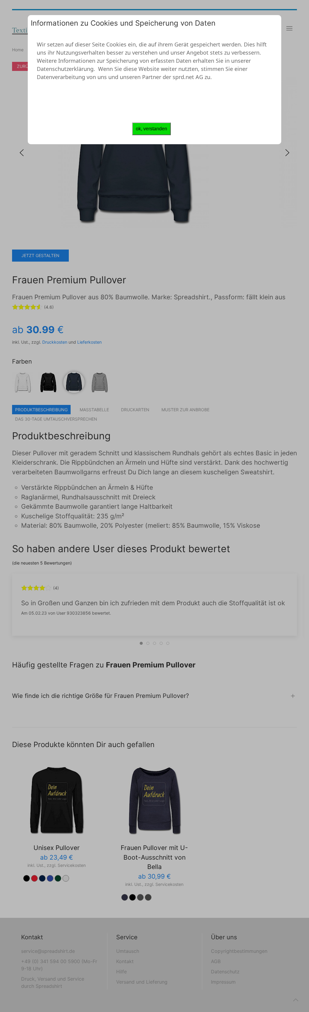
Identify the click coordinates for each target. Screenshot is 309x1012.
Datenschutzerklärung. (66, 68)
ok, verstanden (151, 128)
